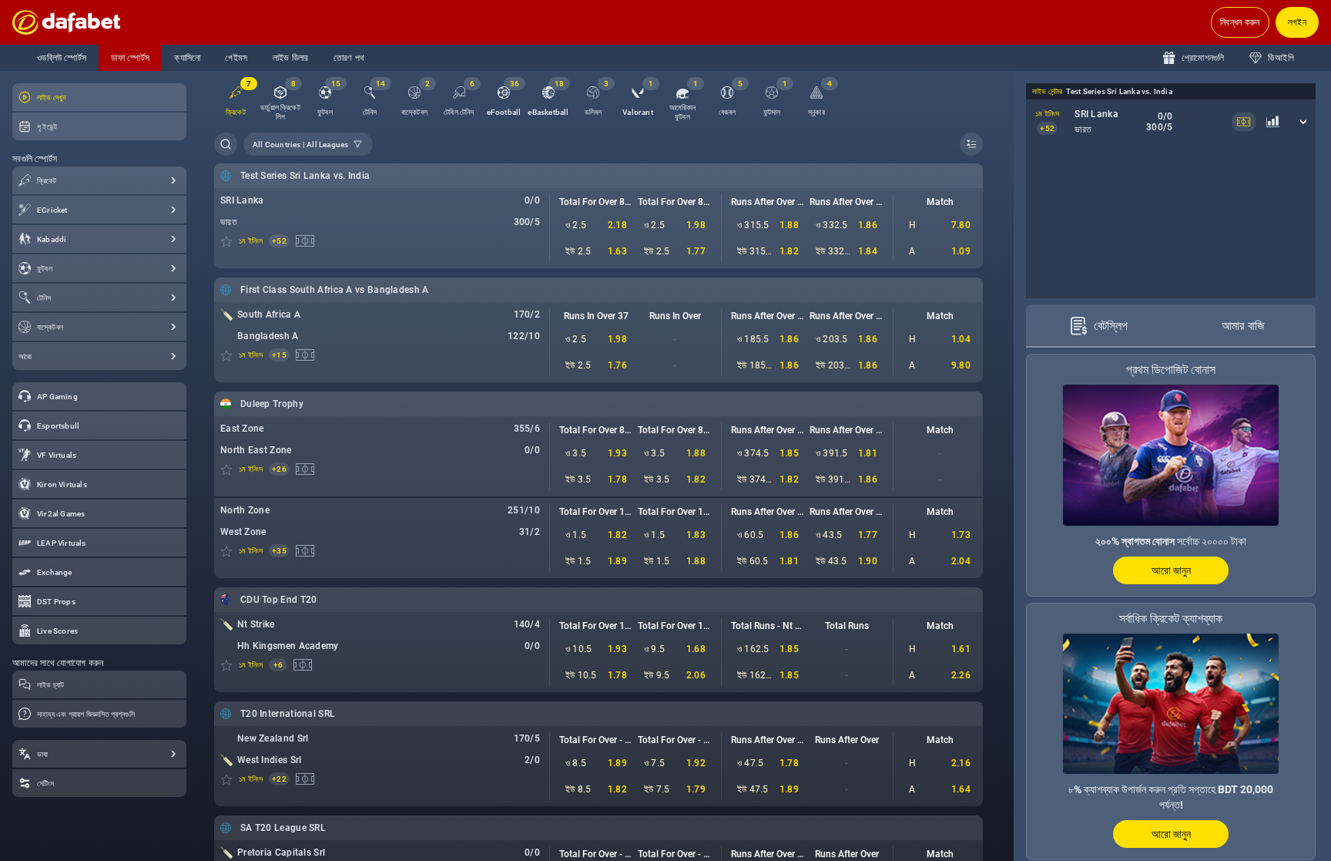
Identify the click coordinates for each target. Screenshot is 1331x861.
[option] (280, 101)
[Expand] (174, 180)
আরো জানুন (1171, 570)
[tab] (1098, 326)
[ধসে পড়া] (971, 144)
